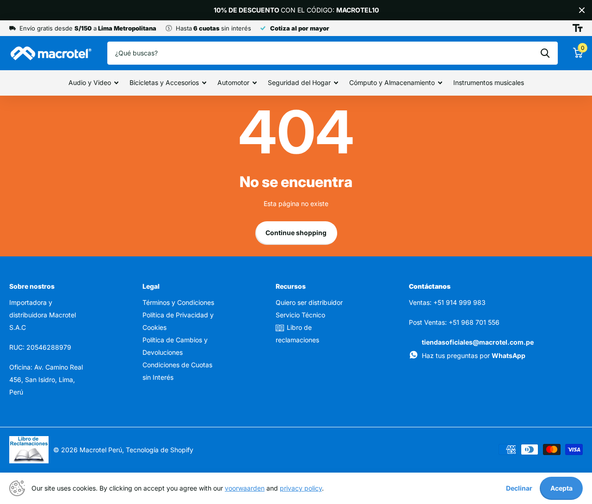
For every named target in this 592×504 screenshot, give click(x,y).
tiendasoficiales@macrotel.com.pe (478, 342)
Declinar (519, 488)
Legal (151, 286)
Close (582, 10)
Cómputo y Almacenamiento (392, 82)
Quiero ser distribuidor (309, 302)
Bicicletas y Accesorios (164, 82)
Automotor (233, 82)
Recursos (291, 286)
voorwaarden (245, 488)
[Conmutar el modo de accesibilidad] (578, 28)
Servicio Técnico (300, 315)
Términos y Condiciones (178, 302)
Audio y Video (89, 82)
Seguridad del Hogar (299, 82)
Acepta (561, 488)
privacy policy (301, 488)
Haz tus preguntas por (473, 355)
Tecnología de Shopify (159, 450)
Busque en (545, 53)
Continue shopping (296, 233)
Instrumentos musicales (488, 82)
